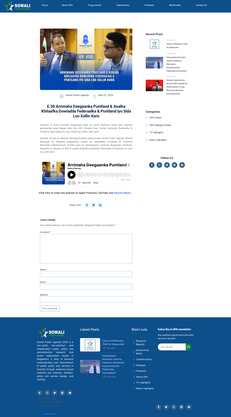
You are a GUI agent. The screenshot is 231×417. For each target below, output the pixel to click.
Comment (45, 232)
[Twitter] (167, 165)
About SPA (67, 5)
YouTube (103, 193)
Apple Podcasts (88, 193)
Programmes (94, 5)
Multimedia (175, 5)
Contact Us (201, 5)
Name (43, 269)
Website (44, 295)
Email (43, 282)
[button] (68, 5)
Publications (123, 5)
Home (45, 5)
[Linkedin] (174, 165)
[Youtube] (182, 165)
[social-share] (87, 205)
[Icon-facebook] (152, 165)
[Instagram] (159, 165)
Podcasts (149, 5)
